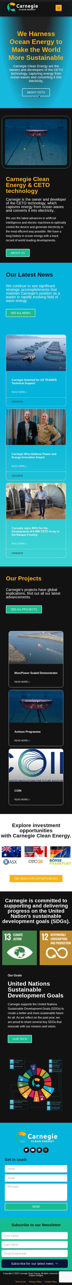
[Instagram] (46, 1150)
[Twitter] (26, 1150)
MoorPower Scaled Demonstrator (36, 672)
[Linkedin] (39, 1150)
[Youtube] (33, 1150)
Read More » (19, 392)
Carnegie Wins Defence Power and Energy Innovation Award (34, 455)
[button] (59, 8)
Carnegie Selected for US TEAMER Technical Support (34, 381)
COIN (17, 790)
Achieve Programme (27, 731)
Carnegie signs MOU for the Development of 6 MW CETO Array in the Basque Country (35, 531)
